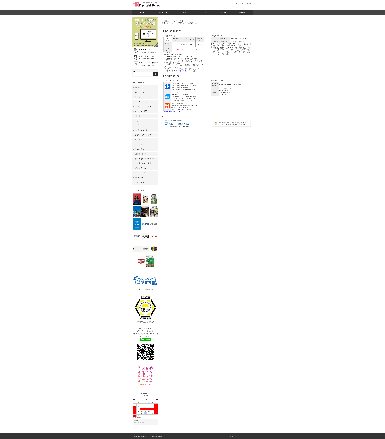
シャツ (136, 97)
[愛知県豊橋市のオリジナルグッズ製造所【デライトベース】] (146, 8)
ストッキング (139, 182)
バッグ (136, 121)
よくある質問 (222, 12)
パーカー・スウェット (143, 102)
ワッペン (137, 144)
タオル (136, 116)
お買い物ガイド (162, 12)
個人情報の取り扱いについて (140, 436)
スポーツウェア (140, 130)
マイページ (241, 3)
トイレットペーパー (142, 173)
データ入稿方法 (182, 12)
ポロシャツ (138, 92)
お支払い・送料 (202, 12)
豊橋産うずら (139, 168)
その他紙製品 (139, 178)
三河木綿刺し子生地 (142, 163)
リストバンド (139, 140)
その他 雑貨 (139, 149)
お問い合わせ (242, 12)
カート (251, 3)
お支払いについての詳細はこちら (173, 112)
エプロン (137, 125)
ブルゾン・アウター (142, 107)
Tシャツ (137, 88)
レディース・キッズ (142, 135)
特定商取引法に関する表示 (156, 436)
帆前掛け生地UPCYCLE (143, 159)
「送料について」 (182, 71)
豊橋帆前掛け (139, 154)
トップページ (142, 12)
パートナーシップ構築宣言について (145, 289)
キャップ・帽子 (140, 111)
